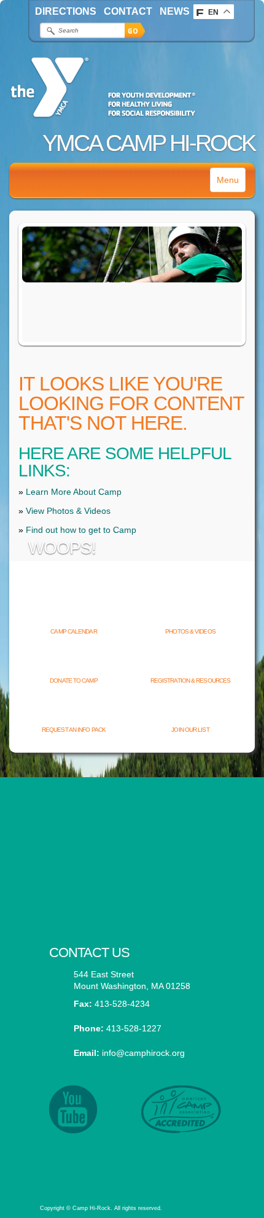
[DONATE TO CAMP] (73, 660)
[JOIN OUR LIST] (190, 709)
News (175, 11)
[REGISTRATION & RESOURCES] (190, 660)
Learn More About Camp (74, 492)
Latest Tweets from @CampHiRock (132, 819)
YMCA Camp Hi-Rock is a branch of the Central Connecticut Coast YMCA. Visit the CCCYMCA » (131, 1159)
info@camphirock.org (143, 1053)
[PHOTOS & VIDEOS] (190, 611)
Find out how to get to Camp (81, 530)
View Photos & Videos (68, 511)
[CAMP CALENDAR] (73, 611)
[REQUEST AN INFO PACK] (73, 709)
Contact (128, 11)
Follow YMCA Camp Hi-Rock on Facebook (132, 880)
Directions (65, 11)
